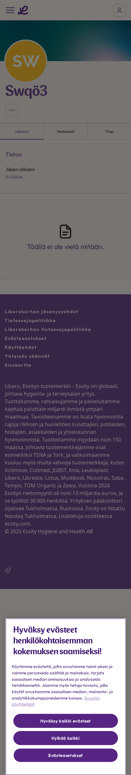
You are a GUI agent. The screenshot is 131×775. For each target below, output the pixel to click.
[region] (65, 696)
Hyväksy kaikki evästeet (65, 720)
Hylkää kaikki (66, 738)
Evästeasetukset (65, 755)
